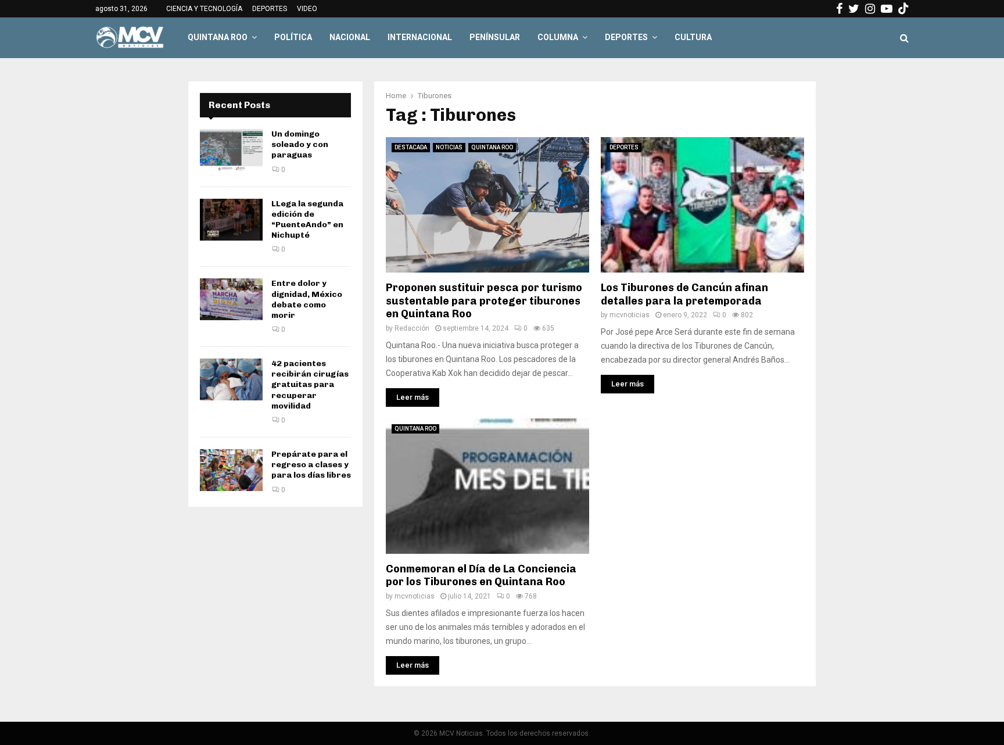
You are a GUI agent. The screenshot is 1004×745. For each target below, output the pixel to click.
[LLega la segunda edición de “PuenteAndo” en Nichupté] (231, 220)
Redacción (412, 328)
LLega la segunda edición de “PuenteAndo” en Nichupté (307, 220)
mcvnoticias (629, 315)
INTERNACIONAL (420, 37)
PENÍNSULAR (494, 37)
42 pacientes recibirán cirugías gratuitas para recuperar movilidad (310, 385)
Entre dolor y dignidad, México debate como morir (306, 299)
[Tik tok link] (903, 8)
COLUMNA (557, 37)
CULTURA (693, 37)
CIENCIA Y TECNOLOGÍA (204, 9)
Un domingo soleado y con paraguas (299, 144)
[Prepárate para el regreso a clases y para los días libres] (231, 470)
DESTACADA (411, 147)
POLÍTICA (293, 37)
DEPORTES (269, 9)
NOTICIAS (449, 147)
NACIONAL (349, 37)
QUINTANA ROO (218, 37)
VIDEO (307, 9)
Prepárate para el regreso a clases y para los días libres (311, 464)
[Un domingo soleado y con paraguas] (231, 150)
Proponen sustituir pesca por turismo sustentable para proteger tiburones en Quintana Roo (484, 300)
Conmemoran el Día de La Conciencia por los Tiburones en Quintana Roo (481, 576)
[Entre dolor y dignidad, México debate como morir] (231, 299)
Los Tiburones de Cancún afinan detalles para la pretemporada (684, 294)
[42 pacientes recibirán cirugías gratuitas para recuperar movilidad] (231, 379)
